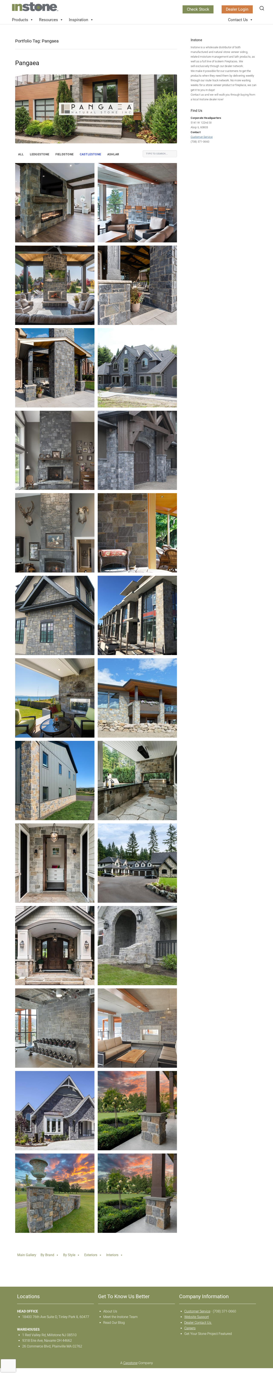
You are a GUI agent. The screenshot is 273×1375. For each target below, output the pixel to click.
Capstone (130, 1363)
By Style (69, 1255)
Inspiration (78, 19)
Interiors (112, 1255)
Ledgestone (39, 154)
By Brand (47, 1255)
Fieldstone (64, 154)
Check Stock (198, 9)
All (21, 154)
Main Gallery (26, 1255)
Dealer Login (237, 9)
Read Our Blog (114, 1323)
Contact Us (238, 19)
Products (20, 19)
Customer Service (202, 136)
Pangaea (27, 63)
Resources (48, 19)
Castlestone (90, 154)
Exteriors (90, 1255)
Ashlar (113, 154)
